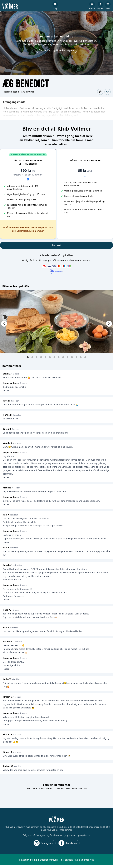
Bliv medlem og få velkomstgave (56, 50)
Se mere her (37, 230)
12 (76, 357)
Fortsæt (56, 245)
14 (85, 357)
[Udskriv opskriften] (100, 92)
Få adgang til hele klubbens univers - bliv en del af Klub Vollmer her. (56, 859)
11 (71, 357)
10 (67, 357)
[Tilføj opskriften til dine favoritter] (107, 92)
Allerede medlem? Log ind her (56, 255)
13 (80, 357)
